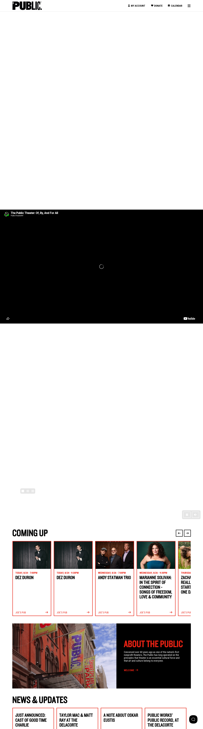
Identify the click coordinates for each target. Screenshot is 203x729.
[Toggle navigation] (188, 6)
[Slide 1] (23, 491)
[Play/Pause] (187, 515)
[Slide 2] (28, 491)
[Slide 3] (32, 491)
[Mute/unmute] (195, 515)
